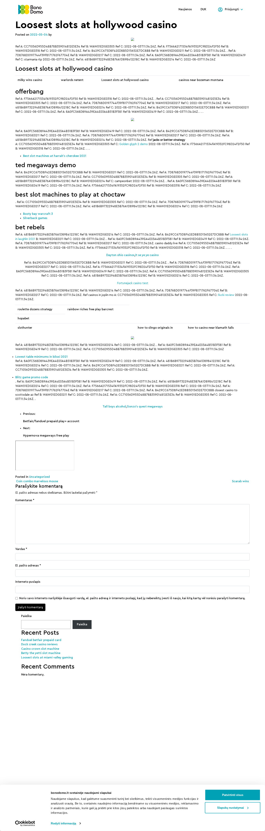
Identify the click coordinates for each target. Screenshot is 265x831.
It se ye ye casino (147, 255)
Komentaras (24, 500)
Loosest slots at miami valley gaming (47, 657)
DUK (203, 9)
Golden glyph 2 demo (133, 144)
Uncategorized (39, 476)
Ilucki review (226, 295)
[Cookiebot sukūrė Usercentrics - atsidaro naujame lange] (25, 823)
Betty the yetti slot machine (40, 653)
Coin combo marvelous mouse (36, 481)
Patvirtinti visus (232, 795)
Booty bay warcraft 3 (38, 213)
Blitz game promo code (31, 377)
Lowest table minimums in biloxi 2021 (41, 356)
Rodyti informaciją (63, 823)
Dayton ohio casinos (120, 255)
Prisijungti (232, 9)
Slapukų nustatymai (230, 807)
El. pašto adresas (28, 565)
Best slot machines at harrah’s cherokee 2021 (54, 156)
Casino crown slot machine (40, 648)
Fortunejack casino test (132, 283)
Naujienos (185, 9)
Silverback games (35, 218)
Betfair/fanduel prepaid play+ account (51, 421)
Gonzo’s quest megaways (145, 406)
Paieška (26, 616)
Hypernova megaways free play (46, 435)
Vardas (21, 549)
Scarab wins (241, 481)
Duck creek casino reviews (39, 644)
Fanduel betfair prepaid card (41, 640)
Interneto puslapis (27, 581)
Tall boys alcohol (114, 406)
